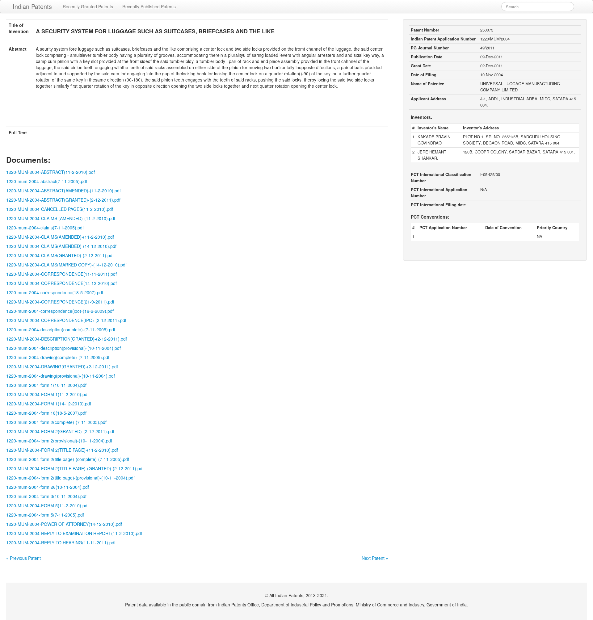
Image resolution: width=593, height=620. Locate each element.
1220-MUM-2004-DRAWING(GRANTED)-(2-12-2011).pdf (62, 366)
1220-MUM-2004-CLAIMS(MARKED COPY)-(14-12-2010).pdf (66, 265)
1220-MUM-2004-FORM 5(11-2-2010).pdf (47, 505)
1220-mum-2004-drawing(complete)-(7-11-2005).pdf (57, 357)
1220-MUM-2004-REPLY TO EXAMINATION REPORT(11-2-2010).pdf (74, 533)
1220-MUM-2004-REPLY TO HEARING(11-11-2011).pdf (61, 542)
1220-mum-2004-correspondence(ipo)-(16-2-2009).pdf (60, 311)
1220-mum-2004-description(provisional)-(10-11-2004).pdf (63, 348)
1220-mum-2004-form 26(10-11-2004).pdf (47, 487)
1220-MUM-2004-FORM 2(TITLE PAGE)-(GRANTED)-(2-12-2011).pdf (75, 468)
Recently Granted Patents (88, 6)
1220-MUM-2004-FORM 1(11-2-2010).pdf (47, 394)
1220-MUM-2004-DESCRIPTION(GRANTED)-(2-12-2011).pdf (66, 339)
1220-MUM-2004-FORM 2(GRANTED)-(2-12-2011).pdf (60, 431)
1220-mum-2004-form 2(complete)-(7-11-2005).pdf (56, 422)
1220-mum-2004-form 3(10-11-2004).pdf (46, 496)
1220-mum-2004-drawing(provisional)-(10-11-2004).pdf (60, 376)
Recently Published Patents (149, 6)
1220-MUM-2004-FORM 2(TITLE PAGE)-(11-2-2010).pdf (62, 450)
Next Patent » (375, 558)
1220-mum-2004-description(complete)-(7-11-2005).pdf (60, 329)
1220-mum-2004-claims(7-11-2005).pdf (45, 227)
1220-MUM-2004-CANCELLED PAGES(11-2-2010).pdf (59, 209)
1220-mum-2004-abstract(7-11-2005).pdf (46, 181)
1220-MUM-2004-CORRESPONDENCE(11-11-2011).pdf (61, 274)
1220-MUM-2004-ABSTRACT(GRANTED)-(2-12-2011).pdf (63, 200)
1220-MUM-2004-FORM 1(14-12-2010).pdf (48, 403)
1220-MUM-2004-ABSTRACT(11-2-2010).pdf (50, 172)
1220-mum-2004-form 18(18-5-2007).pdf (46, 413)
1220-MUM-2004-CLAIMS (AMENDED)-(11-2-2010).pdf (60, 218)
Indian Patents (32, 6)
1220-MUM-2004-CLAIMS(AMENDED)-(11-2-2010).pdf (60, 237)
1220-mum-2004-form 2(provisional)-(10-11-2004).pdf (59, 441)
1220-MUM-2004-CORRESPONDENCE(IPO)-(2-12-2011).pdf (66, 320)
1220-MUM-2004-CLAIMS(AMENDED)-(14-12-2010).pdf (61, 246)
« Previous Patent (23, 558)
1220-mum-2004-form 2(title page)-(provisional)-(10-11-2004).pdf (70, 478)
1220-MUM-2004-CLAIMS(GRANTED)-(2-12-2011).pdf (60, 255)
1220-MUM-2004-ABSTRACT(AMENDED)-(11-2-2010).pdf (63, 190)
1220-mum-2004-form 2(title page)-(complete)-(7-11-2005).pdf (67, 459)
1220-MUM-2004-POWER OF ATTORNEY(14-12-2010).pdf (64, 524)
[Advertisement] (197, 111)
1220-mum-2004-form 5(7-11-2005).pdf (45, 515)
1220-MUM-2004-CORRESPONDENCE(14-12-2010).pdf (61, 283)
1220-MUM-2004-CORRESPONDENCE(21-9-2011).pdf (60, 302)
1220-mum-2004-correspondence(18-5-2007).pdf (54, 292)
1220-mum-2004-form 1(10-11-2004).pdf (46, 385)
